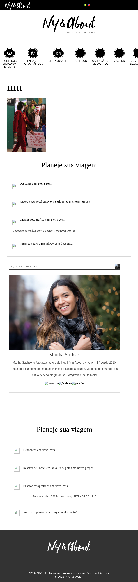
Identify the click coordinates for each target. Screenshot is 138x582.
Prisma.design (74, 576)
